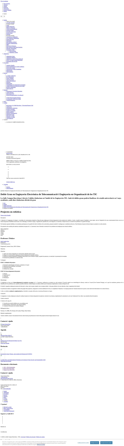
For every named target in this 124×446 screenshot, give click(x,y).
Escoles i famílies (7, 10)
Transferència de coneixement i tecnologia (15, 84)
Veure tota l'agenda (5, 343)
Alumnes (5, 5)
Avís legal (23, 437)
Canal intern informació (8, 411)
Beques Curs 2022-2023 (8, 369)
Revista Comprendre (11, 87)
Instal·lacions (9, 70)
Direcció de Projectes (11, 46)
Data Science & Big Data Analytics (14, 47)
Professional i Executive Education (14, 91)
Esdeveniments (9, 71)
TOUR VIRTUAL (10, 182)
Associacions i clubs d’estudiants (13, 69)
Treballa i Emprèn (10, 65)
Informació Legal (10, 114)
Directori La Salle (10, 115)
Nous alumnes (6, 3)
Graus (7, 25)
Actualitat (5, 184)
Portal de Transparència (11, 113)
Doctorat (8, 34)
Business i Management (11, 43)
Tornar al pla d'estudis (5, 215)
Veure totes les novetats (6, 361)
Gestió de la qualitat (10, 110)
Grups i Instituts (9, 78)
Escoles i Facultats (10, 109)
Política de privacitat (30, 437)
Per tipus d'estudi (10, 24)
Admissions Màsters (10, 57)
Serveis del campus (10, 68)
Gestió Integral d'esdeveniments (13, 97)
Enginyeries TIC (10, 39)
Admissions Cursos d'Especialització (14, 59)
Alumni (5, 6)
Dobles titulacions (10, 26)
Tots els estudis (12, 51)
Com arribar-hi (9, 118)
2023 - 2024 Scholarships (9, 367)
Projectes (8, 82)
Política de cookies (40, 437)
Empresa (5, 90)
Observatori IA (9, 88)
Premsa (5, 11)
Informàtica (8, 40)
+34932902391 (4, 377)
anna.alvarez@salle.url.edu (7, 378)
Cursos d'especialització (11, 29)
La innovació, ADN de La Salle (13, 99)
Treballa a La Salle (10, 117)
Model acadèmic (10, 112)
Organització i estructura (11, 108)
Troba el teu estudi (10, 21)
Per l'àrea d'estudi (10, 35)
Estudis (5, 20)
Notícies (8, 187)
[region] (62, 443)
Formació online (10, 30)
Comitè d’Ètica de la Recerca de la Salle (15, 86)
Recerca (5, 73)
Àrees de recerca (10, 79)
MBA (7, 44)
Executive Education (11, 31)
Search (5, 13)
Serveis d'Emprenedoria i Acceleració (14, 95)
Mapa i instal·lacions (8, 408)
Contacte (5, 119)
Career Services (9, 92)
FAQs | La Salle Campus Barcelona (14, 60)
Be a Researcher (10, 77)
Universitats (6, 8)
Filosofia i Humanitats (11, 48)
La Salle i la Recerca (11, 75)
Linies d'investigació (11, 80)
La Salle (5, 102)
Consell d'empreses (10, 100)
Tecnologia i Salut (10, 49)
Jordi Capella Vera (5, 241)
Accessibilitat (6, 409)
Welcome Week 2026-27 (6, 335)
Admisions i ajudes (13, 52)
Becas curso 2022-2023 (8, 368)
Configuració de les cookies (83, 442)
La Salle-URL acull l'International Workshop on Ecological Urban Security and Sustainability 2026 (23, 359)
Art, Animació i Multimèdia (12, 38)
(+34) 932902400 (7, 388)
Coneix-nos (9, 106)
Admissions (6, 53)
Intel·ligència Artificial (11, 42)
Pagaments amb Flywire (11, 61)
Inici (4, 203)
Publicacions (9, 83)
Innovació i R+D (10, 93)
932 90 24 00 (9, 153)
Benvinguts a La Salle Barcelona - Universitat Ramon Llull (19, 105)
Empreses (5, 7)
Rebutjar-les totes (94, 442)
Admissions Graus (10, 56)
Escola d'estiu (9, 33)
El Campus (5, 62)
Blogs (4, 101)
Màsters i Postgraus (10, 27)
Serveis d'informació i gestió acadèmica (15, 66)
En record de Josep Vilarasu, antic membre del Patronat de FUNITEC (16, 354)
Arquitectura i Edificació (11, 37)
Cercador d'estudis (10, 22)
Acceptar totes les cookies (106, 442)
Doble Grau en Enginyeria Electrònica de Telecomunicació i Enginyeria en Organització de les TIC (25, 207)
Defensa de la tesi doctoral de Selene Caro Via (11, 340)
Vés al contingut (4, 1)
